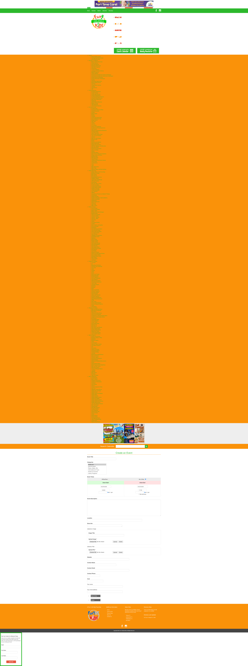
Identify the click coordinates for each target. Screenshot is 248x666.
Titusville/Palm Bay (129, 7)
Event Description (92, 498)
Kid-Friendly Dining (95, 323)
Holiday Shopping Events (96, 399)
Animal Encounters (95, 111)
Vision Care (93, 204)
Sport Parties (94, 257)
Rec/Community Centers (96, 148)
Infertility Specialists (95, 190)
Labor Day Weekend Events (97, 403)
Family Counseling (95, 184)
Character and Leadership (96, 266)
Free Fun (93, 124)
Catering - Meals (94, 218)
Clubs (92, 269)
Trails (92, 165)
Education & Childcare (93, 60)
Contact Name (91, 562)
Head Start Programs (95, 67)
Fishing (92, 122)
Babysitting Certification (96, 265)
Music (92, 288)
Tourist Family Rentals (95, 332)
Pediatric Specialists (95, 199)
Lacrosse (93, 353)
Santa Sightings (94, 410)
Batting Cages (94, 113)
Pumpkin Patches (94, 409)
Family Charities (94, 93)
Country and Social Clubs (96, 117)
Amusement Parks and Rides (97, 109)
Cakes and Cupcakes (95, 214)
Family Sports (94, 342)
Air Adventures (94, 108)
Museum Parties (94, 240)
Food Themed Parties (95, 230)
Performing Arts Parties (96, 248)
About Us (109, 614)
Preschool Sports (94, 357)
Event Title (90, 457)
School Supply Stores (95, 328)
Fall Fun (93, 385)
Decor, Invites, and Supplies (97, 225)
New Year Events (94, 405)
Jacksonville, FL (129, 617)
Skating (92, 151)
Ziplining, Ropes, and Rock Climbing (98, 169)
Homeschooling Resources (96, 98)
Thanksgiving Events (95, 418)
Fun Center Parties (95, 232)
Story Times (93, 301)
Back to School (94, 379)
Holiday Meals (94, 394)
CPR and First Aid (95, 181)
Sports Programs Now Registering (98, 364)
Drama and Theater (95, 274)
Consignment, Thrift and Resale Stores (99, 315)
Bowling (93, 115)
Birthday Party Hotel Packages (97, 212)
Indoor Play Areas (95, 133)
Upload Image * (93, 539)
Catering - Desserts (95, 217)
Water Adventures (95, 166)
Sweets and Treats (95, 331)
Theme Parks (94, 161)
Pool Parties (93, 251)
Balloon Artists (94, 210)
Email (2, 644)
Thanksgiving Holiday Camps (97, 58)
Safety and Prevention (95, 295)
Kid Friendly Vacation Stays (96, 134)
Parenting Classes (95, 292)
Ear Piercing (93, 318)
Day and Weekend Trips (96, 118)
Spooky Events (94, 415)
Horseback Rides (94, 131)
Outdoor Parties (94, 241)
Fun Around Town (92, 107)
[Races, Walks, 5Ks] (97, 468)
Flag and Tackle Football (96, 344)
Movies (92, 140)
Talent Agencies (94, 104)
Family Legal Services (95, 94)
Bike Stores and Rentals (96, 310)
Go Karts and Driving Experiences (98, 127)
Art (92, 263)
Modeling (93, 287)
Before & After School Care (96, 61)
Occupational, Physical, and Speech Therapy (100, 194)
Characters (93, 219)
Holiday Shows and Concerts (97, 401)
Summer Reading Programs (97, 304)
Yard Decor (93, 260)
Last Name (3, 655)
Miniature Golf (94, 139)
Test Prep (93, 83)
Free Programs (94, 279)
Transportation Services (96, 85)
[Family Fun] (97, 464)
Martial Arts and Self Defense (97, 354)
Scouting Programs (95, 296)
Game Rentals (94, 234)
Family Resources (92, 90)
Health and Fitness (95, 349)
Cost (88, 579)
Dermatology (94, 182)
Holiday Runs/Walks (95, 398)
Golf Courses (94, 129)
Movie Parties (94, 239)
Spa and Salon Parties (95, 254)
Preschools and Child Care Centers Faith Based (101, 74)
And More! (128, 620)
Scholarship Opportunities (96, 81)
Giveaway (111, 10)
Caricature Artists (94, 216)
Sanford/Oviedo (109, 7)
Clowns (92, 221)
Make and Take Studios (96, 138)
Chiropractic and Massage (96, 179)
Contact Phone (91, 573)
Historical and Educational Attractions (99, 130)
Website (89, 557)
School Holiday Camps (96, 56)
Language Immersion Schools (97, 70)
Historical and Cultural (95, 280)
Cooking (93, 270)
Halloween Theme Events (96, 389)
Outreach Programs (95, 291)
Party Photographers (95, 244)
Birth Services (94, 175)
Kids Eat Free (94, 324)
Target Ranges (94, 159)
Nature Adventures (95, 143)
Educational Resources (96, 65)
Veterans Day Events (95, 421)
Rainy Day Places (95, 147)
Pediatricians (94, 200)
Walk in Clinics (94, 205)
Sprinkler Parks (94, 156)
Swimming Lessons (95, 367)
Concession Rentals (95, 222)
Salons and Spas (94, 149)
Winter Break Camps (95, 59)
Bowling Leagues (94, 340)
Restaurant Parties (95, 252)
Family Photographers (95, 95)
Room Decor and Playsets (96, 327)
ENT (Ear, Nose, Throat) (96, 183)
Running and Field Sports (96, 358)
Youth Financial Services (96, 105)
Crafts (92, 271)
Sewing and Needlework (96, 297)
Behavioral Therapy (95, 173)
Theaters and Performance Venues (98, 160)
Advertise (105, 10)
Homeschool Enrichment (96, 282)
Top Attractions (94, 162)
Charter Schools (94, 63)
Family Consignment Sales (96, 386)
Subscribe (11, 661)
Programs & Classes (93, 261)
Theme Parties (94, 258)
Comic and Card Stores (96, 314)
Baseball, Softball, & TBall (96, 337)
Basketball (93, 339)
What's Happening (92, 376)
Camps (90, 55)
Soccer (92, 362)
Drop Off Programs (95, 64)
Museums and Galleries (96, 142)
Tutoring (93, 86)
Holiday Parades (94, 396)
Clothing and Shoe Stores (96, 313)
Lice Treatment (94, 191)
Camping (93, 116)
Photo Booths (94, 249)
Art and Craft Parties (95, 209)
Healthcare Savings (95, 188)
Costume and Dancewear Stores (98, 317)
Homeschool (93, 68)
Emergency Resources (96, 91)
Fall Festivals (94, 384)
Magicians (93, 238)
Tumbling (93, 370)
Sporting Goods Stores (96, 330)
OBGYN (93, 192)
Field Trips (93, 121)
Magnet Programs (95, 72)
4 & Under (93, 262)
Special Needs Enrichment (96, 298)
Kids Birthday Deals (95, 236)
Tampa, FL (128, 615)
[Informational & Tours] (97, 470)
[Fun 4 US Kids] (98, 21)
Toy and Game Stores (95, 333)
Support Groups (94, 103)
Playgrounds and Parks (96, 144)
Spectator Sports (94, 152)
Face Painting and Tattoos (96, 228)
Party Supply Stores (95, 247)
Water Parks (93, 168)
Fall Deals (93, 383)
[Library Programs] (97, 473)
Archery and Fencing (95, 336)
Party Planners (94, 245)
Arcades (93, 112)
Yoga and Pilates (94, 375)
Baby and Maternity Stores (96, 309)
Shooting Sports (94, 359)
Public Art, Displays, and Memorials (98, 146)
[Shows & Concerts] (97, 471)
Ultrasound (93, 203)
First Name (3, 650)
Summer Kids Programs (96, 302)
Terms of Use (110, 611)
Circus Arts (93, 267)
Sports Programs (92, 335)
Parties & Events (92, 206)
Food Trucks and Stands (96, 231)
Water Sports (94, 372)
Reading (93, 80)
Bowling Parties (94, 213)
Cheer (92, 341)
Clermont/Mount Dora (148, 7)
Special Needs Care (95, 201)
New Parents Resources (96, 99)
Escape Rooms (94, 120)
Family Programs (94, 276)
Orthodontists (94, 195)
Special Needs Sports (95, 363)
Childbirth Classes (95, 178)
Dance (92, 273)
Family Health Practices (96, 187)
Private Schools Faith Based (97, 77)
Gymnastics (93, 348)
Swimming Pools (94, 157)
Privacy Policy (110, 613)
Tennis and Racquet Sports (96, 368)
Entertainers (93, 227)
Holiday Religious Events (96, 397)
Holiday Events (94, 392)
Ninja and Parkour (95, 355)
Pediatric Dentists (94, 196)
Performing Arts (94, 293)
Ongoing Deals (94, 406)
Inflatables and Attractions (96, 235)
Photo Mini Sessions (95, 407)
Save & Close (94, 596)
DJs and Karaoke (94, 226)
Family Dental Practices (96, 186)
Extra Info (90, 523)
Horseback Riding (95, 352)
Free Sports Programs (95, 345)
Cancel (92, 600)
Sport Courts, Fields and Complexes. (98, 153)
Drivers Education (95, 275)
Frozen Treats (94, 322)
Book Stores (93, 311)
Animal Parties (94, 208)
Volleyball (93, 371)
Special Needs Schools (96, 82)
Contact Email (91, 568)
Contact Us (109, 616)
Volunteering (93, 306)
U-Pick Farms (94, 420)
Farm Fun (93, 388)
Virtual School (94, 87)
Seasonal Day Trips (95, 411)
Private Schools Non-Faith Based (98, 78)
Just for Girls (94, 283)
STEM (92, 300)
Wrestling (93, 374)
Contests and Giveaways (96, 381)
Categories (90, 462)
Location (89, 518)
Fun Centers (93, 125)
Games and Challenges (96, 126)
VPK (92, 89)
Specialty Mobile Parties (96, 256)
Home (88, 10)
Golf (92, 346)
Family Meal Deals (95, 319)
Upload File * (92, 550)
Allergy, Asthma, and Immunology (98, 172)
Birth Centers (94, 174)
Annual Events (94, 377)
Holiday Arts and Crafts (96, 390)
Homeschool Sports (95, 350)
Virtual (92, 305)
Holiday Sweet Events (95, 402)
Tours (92, 164)
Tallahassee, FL (129, 618)
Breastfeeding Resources (96, 177)
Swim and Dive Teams (95, 366)
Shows (92, 414)
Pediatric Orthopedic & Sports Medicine (99, 197)
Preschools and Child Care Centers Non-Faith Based (102, 76)
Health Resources (92, 170)
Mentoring (93, 285)
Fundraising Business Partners (97, 96)
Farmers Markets (94, 320)
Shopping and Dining (93, 307)
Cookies (93, 223)
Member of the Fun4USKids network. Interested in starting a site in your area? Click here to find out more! (133, 611)
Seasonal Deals (94, 412)
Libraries (93, 137)
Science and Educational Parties (98, 253)
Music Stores (94, 326)
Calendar (94, 10)
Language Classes (95, 284)
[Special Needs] (97, 466)
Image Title (92, 533)
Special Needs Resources (96, 102)
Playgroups (93, 100)
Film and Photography (95, 278)
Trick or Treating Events (96, 419)
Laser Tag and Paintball (96, 135)
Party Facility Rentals (95, 243)
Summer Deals (94, 416)
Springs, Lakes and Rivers (96, 155)
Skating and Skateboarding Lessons (98, 361)
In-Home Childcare (95, 69)
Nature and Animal (95, 289)
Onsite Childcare (94, 73)
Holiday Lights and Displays (97, 393)
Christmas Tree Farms (96, 380)
